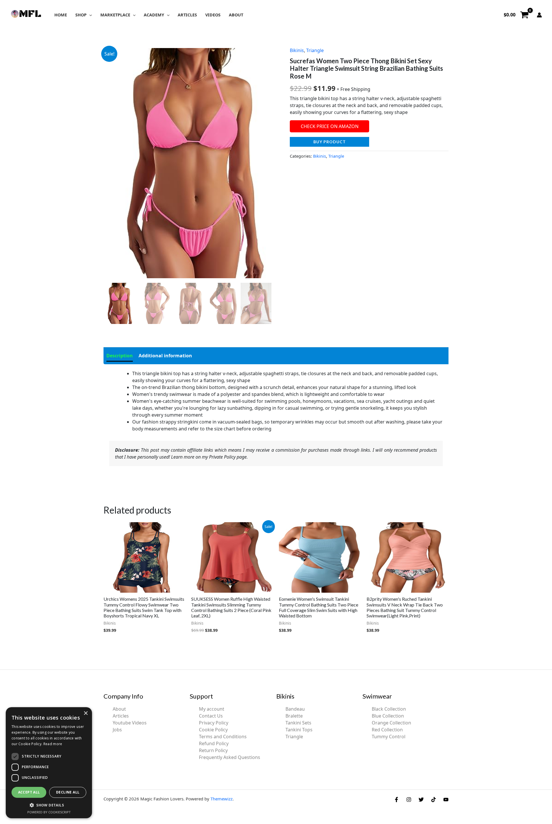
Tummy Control (388, 736)
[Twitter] (421, 799)
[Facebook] (396, 799)
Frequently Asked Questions (229, 757)
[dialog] (49, 762)
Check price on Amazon (330, 126)
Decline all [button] (67, 792)
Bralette (294, 716)
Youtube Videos (130, 723)
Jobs (117, 729)
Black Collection (389, 709)
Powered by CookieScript (49, 812)
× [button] (85, 713)
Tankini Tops (299, 729)
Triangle (315, 50)
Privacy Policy (213, 723)
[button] (89, 15)
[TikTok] (433, 799)
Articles (121, 716)
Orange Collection (391, 723)
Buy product (329, 141)
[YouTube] (445, 799)
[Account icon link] (539, 15)
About (119, 709)
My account (211, 709)
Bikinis (297, 50)
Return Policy (213, 750)
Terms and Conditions (223, 736)
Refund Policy (214, 743)
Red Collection (387, 729)
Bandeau (295, 709)
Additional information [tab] (165, 355)
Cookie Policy (213, 729)
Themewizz (221, 799)
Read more (52, 743)
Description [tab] (119, 355)
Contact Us (211, 716)
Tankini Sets (298, 723)
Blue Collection (388, 716)
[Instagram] (408, 799)
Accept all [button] (29, 792)
